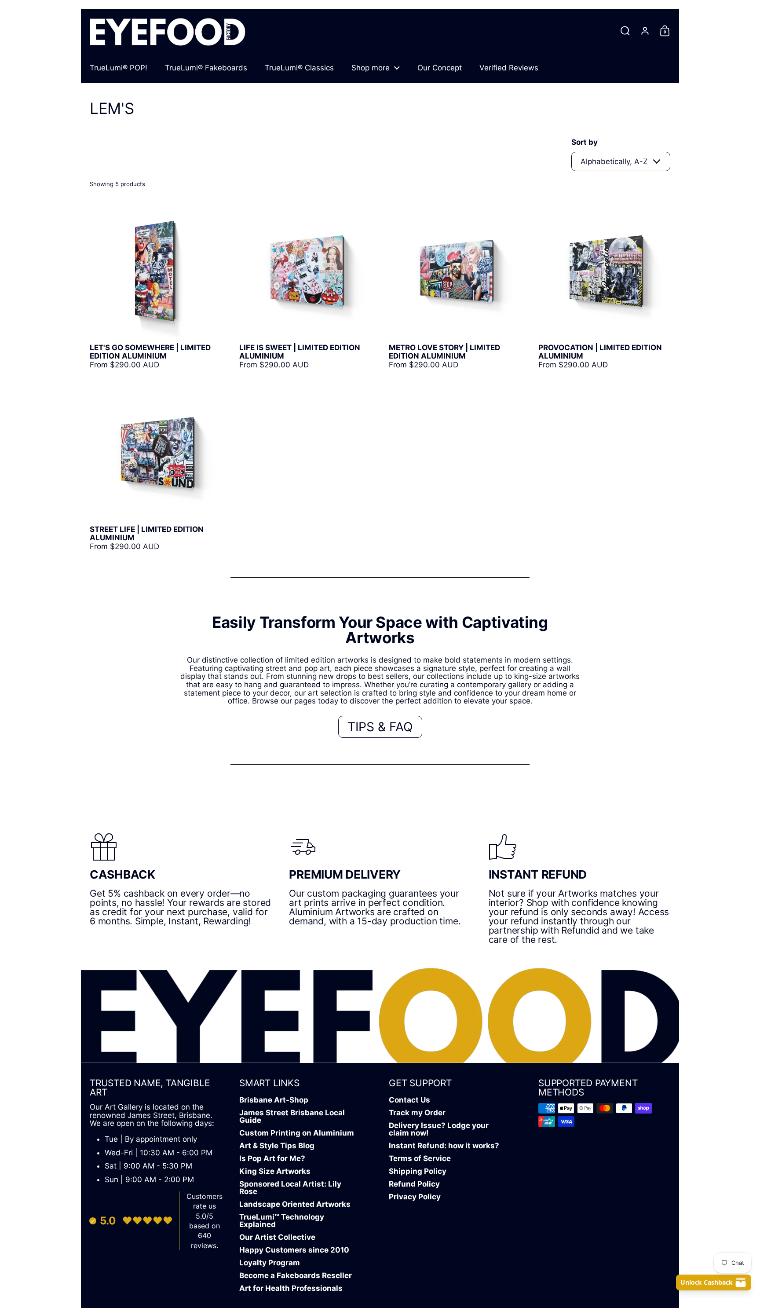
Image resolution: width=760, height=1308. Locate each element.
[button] (625, 30)
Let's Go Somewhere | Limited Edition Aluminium (155, 287)
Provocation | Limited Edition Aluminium (604, 287)
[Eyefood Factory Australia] (167, 30)
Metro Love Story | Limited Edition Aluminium (455, 287)
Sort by (584, 142)
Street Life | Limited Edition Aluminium (155, 469)
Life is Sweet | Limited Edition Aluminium (305, 287)
